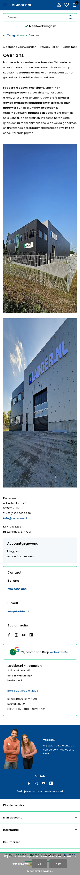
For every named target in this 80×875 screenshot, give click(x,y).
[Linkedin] (31, 635)
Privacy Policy (49, 47)
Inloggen (13, 551)
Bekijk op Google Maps (22, 691)
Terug (11, 35)
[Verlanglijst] (66, 5)
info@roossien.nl (15, 518)
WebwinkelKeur (60, 652)
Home (20, 35)
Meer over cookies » (40, 871)
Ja (39, 863)
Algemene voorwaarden (19, 47)
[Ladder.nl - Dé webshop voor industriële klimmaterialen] (21, 5)
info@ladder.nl (18, 611)
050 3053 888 (17, 589)
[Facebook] (9, 635)
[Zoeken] (71, 17)
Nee (58, 863)
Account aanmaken (20, 556)
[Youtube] (23, 635)
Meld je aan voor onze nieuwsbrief (40, 791)
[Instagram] (16, 635)
